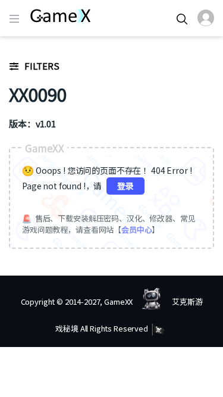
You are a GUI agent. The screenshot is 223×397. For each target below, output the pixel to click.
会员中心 (136, 229)
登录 (125, 186)
